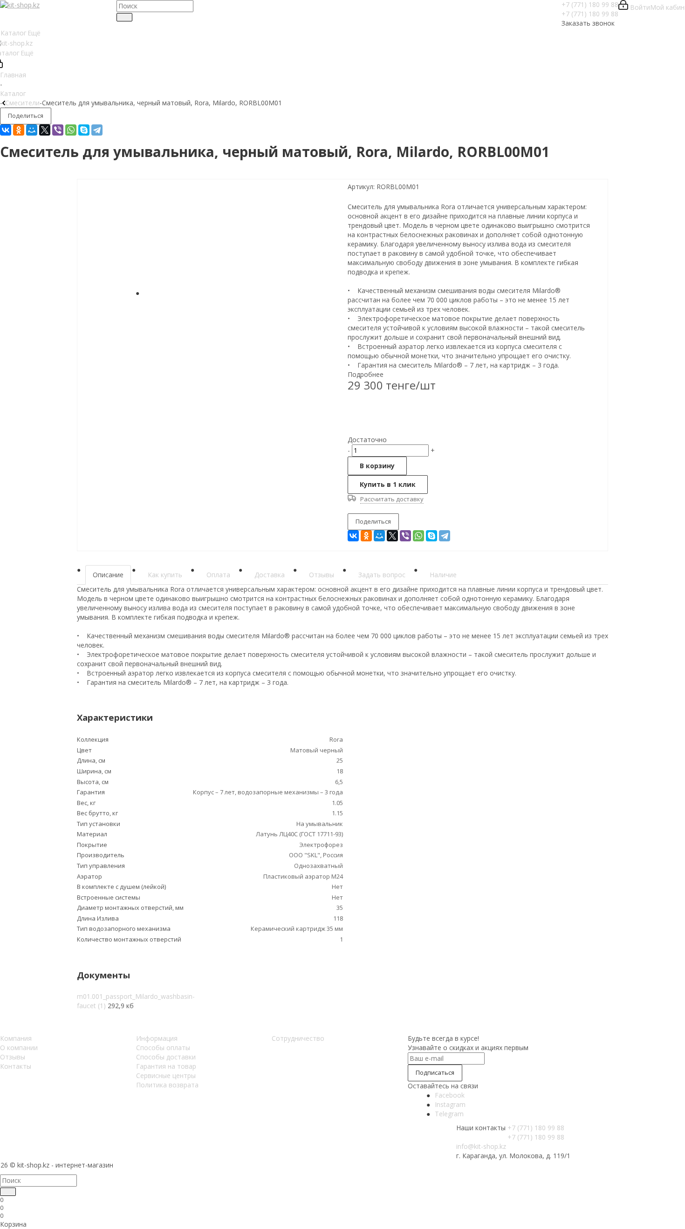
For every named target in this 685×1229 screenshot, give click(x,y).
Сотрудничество (298, 1038)
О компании (19, 1047)
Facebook (450, 1095)
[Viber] (57, 130)
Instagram (450, 1104)
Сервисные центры (166, 1075)
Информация (157, 1038)
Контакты (15, 1066)
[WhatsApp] (70, 130)
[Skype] (83, 130)
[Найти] (124, 17)
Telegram (449, 1113)
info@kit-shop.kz (481, 1146)
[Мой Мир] (31, 130)
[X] (44, 130)
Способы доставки (166, 1056)
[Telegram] (97, 130)
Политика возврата (167, 1084)
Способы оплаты (163, 1047)
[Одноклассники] (18, 130)
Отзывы (12, 1056)
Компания (16, 1038)
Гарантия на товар (166, 1066)
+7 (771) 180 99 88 (590, 4)
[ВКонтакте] (5, 130)
